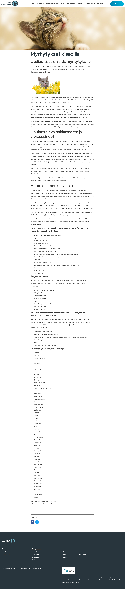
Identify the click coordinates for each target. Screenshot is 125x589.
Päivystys (80, 3)
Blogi (62, 3)
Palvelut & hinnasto (38, 3)
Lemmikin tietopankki (52, 3)
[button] (32, 522)
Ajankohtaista (71, 3)
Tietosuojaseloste (25, 568)
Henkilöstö (100, 3)
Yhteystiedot (89, 3)
